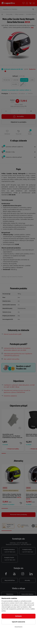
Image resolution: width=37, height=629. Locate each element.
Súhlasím (18, 616)
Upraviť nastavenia (18, 622)
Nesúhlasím (18, 626)
